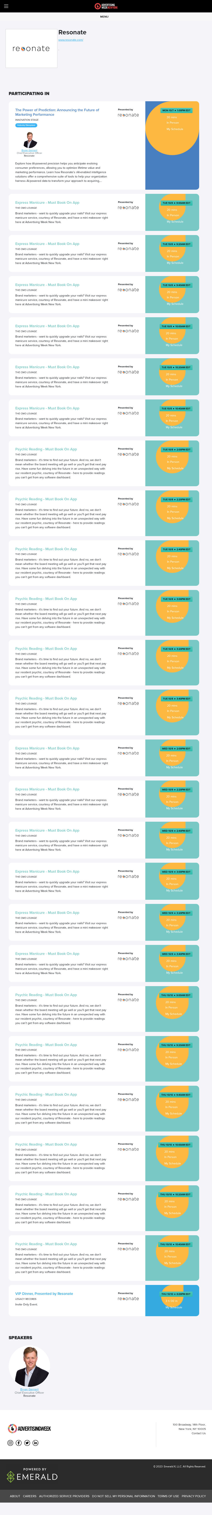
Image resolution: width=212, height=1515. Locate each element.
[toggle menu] (6, 6)
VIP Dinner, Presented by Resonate (44, 1293)
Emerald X (169, 1466)
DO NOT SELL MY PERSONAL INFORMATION (123, 1496)
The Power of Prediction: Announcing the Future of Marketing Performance (57, 112)
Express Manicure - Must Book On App (47, 202)
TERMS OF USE (168, 1496)
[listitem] (29, 1371)
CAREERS (29, 1496)
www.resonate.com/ (70, 40)
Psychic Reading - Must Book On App (46, 449)
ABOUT (15, 1496)
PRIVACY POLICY (194, 1496)
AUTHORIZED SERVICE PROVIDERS (64, 1496)
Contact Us (199, 1433)
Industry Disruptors (26, 125)
